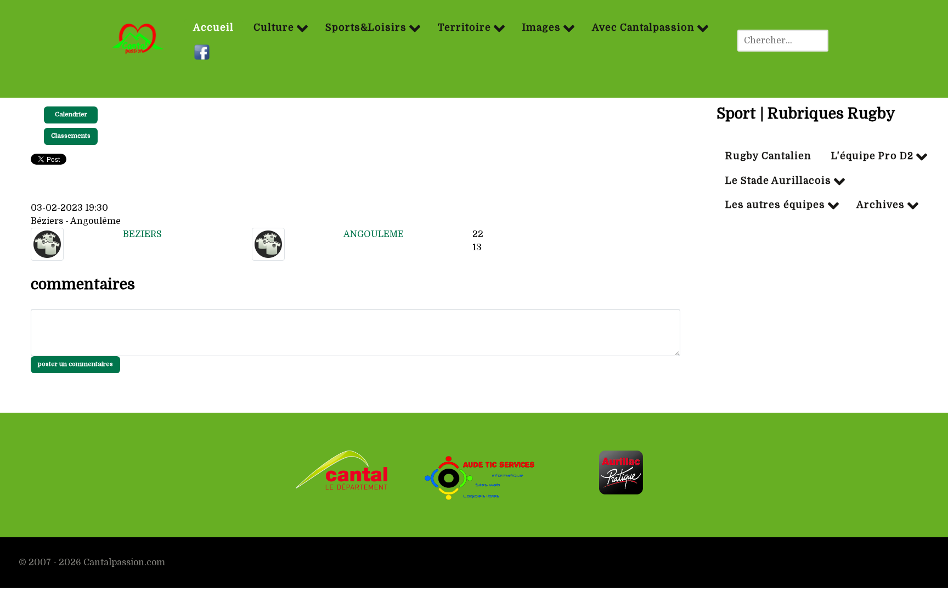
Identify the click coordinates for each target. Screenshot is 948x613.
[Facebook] (203, 52)
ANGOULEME (373, 234)
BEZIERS (142, 234)
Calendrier (71, 114)
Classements (71, 135)
